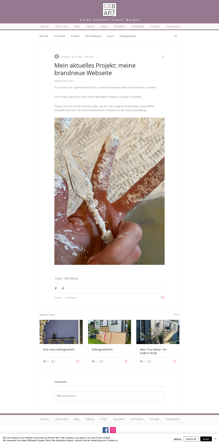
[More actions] (163, 56)
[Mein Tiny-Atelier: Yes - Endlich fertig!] (157, 332)
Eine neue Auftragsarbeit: (59, 349)
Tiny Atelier (59, 36)
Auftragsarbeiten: (102, 349)
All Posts (43, 36)
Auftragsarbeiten (128, 36)
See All (177, 314)
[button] (175, 36)
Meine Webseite (93, 36)
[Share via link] (63, 288)
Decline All (191, 438)
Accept (206, 438)
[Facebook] (105, 430)
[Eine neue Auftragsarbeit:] (61, 332)
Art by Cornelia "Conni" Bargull (110, 20)
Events (110, 36)
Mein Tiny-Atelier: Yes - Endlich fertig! (154, 351)
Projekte (75, 36)
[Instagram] (113, 430)
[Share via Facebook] (55, 288)
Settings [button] (177, 438)
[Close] (215, 439)
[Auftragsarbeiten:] (109, 332)
